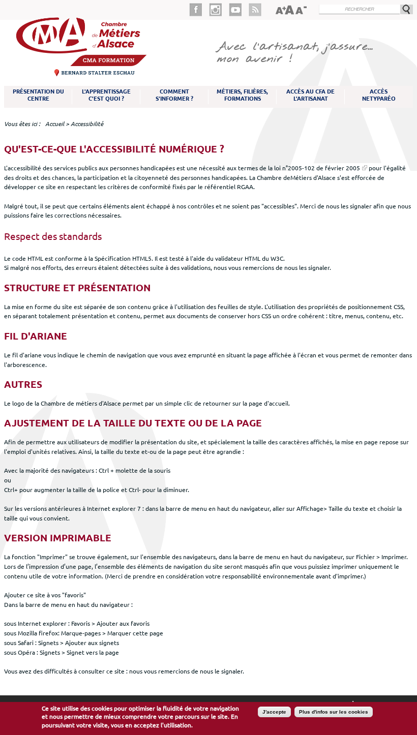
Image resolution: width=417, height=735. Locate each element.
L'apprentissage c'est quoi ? (106, 95)
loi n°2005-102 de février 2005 (317, 167)
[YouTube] (239, 9)
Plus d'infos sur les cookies (333, 712)
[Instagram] (219, 9)
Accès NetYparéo (379, 95)
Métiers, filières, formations (242, 95)
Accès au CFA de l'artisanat (310, 95)
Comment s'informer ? (174, 95)
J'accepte (274, 712)
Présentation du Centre (38, 95)
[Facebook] (199, 9)
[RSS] (255, 9)
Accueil (54, 123)
